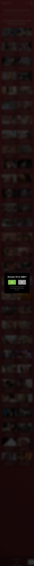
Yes (12, 282)
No (22, 282)
